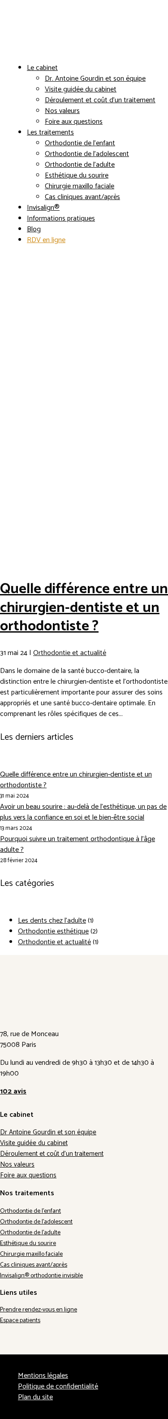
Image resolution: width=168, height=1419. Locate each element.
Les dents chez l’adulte (52, 921)
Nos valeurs (62, 111)
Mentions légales (43, 1376)
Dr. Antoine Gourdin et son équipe (95, 79)
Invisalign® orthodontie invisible (41, 1276)
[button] (84, 1098)
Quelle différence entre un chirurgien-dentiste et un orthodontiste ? (84, 607)
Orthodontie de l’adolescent (87, 154)
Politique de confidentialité (58, 1386)
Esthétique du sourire (76, 175)
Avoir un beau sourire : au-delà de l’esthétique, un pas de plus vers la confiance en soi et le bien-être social (83, 812)
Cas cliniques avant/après (82, 197)
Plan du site (35, 1397)
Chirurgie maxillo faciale (79, 186)
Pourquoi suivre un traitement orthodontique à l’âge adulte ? (77, 844)
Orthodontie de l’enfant (80, 143)
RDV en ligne (46, 240)
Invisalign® (43, 208)
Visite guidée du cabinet (80, 89)
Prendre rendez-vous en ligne (38, 1310)
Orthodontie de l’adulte (80, 165)
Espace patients (20, 1320)
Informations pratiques (61, 219)
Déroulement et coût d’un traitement (100, 100)
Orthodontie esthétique (53, 931)
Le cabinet (42, 68)
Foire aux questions (74, 122)
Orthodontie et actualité (69, 653)
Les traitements (50, 132)
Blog (34, 229)
